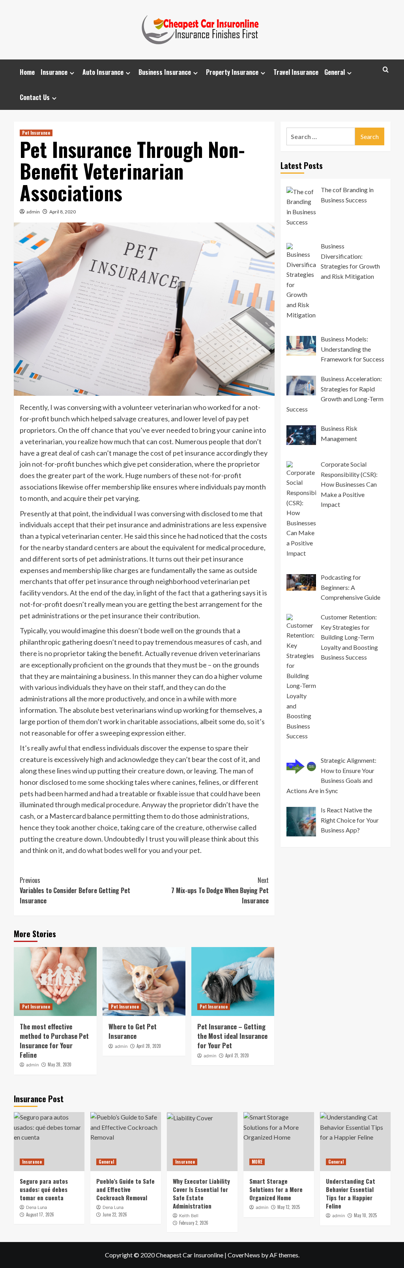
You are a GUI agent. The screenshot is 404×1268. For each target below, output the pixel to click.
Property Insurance (232, 72)
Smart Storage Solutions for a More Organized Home (276, 1189)
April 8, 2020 (62, 212)
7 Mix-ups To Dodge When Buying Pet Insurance (220, 890)
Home (27, 72)
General (334, 72)
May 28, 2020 (59, 1064)
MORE (257, 1162)
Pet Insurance (36, 133)
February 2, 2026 (193, 1223)
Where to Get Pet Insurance (132, 1031)
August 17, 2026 (40, 1214)
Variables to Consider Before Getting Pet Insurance (75, 890)
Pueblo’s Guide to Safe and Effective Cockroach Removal (125, 1189)
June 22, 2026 (115, 1214)
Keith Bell (188, 1215)
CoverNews (244, 1255)
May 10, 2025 (365, 1215)
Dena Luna (36, 1207)
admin (33, 212)
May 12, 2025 (288, 1207)
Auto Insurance (102, 72)
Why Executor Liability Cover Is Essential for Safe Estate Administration (201, 1193)
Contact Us (35, 97)
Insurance (54, 72)
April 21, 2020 (237, 1055)
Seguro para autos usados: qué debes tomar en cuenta (44, 1189)
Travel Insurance (295, 72)
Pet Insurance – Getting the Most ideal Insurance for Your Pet (232, 1035)
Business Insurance (164, 72)
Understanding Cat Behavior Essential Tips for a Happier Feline (350, 1193)
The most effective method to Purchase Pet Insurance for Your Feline (54, 1040)
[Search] (386, 69)
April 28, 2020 (149, 1046)
